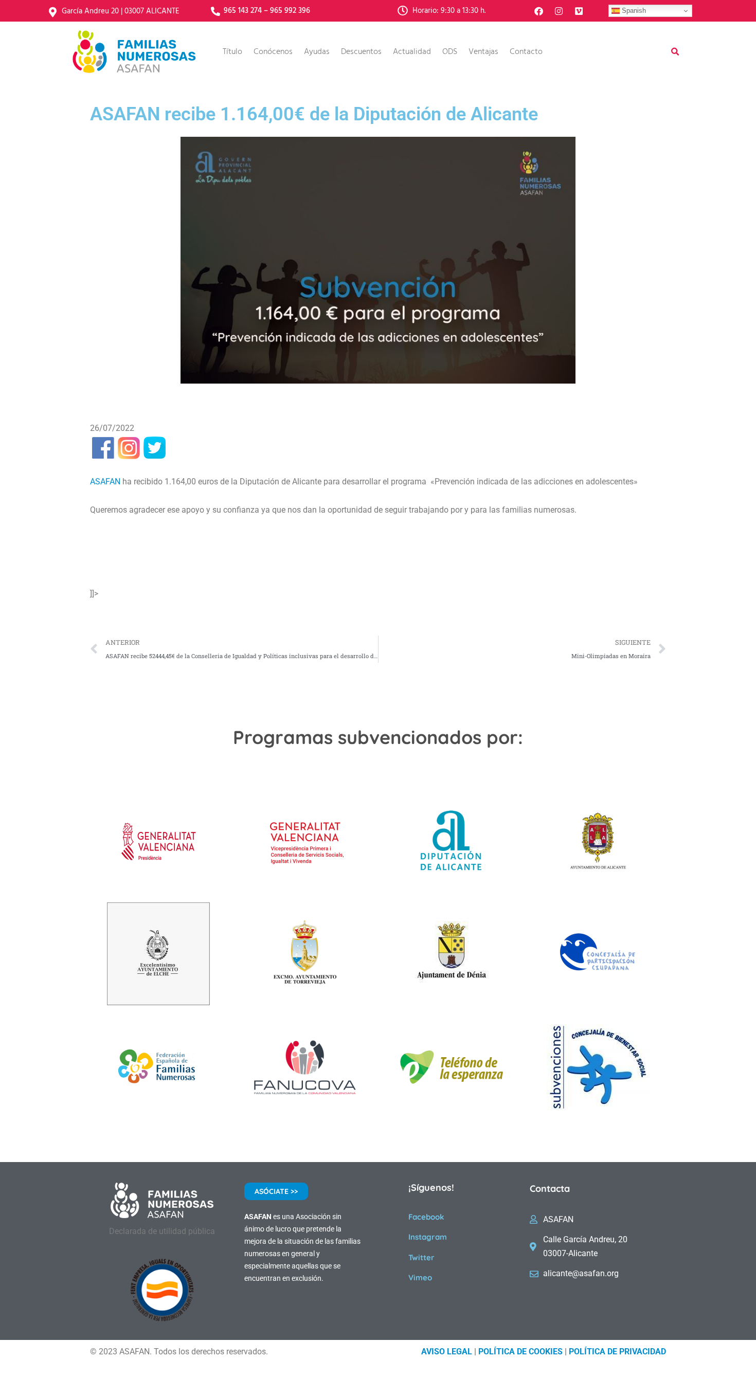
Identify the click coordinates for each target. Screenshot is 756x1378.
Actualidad (412, 52)
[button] (675, 52)
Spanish (633, 10)
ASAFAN (105, 481)
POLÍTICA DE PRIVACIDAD (617, 1351)
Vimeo (420, 1277)
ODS (449, 52)
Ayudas (317, 52)
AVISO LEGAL (446, 1351)
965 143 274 (243, 11)
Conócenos (273, 52)
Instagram (427, 1237)
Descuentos (361, 52)
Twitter (421, 1257)
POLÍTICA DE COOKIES (520, 1351)
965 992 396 (290, 11)
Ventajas (483, 52)
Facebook (426, 1217)
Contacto (526, 52)
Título (232, 52)
